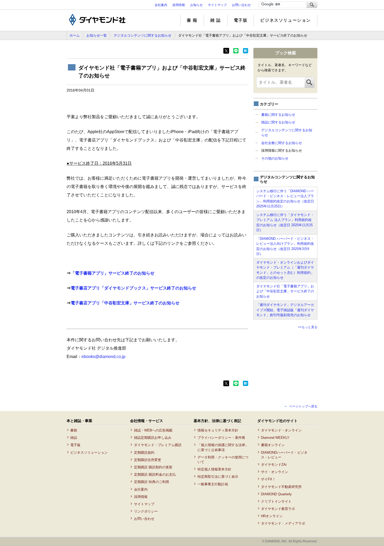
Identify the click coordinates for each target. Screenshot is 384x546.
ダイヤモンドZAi (274, 465)
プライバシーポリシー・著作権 (221, 438)
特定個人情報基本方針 (214, 469)
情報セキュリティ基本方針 (217, 430)
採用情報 (178, 5)
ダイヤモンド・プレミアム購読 (157, 445)
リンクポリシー (146, 511)
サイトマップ (217, 5)
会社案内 (161, 5)
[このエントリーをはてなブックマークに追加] (245, 52)
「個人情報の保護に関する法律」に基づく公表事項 (222, 447)
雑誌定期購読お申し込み (152, 438)
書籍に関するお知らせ (278, 115)
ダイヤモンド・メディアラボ (283, 523)
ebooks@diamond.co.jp (103, 356)
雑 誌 (215, 20)
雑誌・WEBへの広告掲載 (153, 430)
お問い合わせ (241, 5)
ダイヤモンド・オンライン (281, 430)
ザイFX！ (268, 479)
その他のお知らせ (274, 158)
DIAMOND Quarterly (276, 494)
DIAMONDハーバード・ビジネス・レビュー (284, 455)
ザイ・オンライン (274, 472)
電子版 (241, 20)
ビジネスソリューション (285, 20)
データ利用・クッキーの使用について (222, 459)
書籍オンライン (273, 445)
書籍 (73, 430)
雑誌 (73, 438)
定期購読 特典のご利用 (151, 482)
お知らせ (196, 5)
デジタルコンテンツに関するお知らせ (142, 35)
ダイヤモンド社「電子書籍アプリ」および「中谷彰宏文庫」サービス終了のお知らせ (285, 291)
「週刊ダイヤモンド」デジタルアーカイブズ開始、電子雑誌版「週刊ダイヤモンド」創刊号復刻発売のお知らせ (285, 310)
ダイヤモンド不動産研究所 (281, 487)
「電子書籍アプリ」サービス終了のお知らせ (112, 273)
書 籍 (192, 20)
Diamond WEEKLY (275, 438)
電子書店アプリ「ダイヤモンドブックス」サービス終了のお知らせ (133, 288)
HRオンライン (272, 516)
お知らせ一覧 (96, 35)
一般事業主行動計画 (212, 484)
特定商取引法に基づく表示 (217, 477)
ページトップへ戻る (303, 406)
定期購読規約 (144, 452)
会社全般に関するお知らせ (281, 143)
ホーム (74, 35)
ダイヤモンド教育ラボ (278, 509)
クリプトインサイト (276, 501)
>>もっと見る (307, 327)
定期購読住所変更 (147, 460)
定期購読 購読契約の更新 (153, 467)
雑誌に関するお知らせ (278, 122)
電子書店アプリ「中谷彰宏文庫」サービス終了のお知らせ (125, 303)
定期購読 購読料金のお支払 (155, 474)
